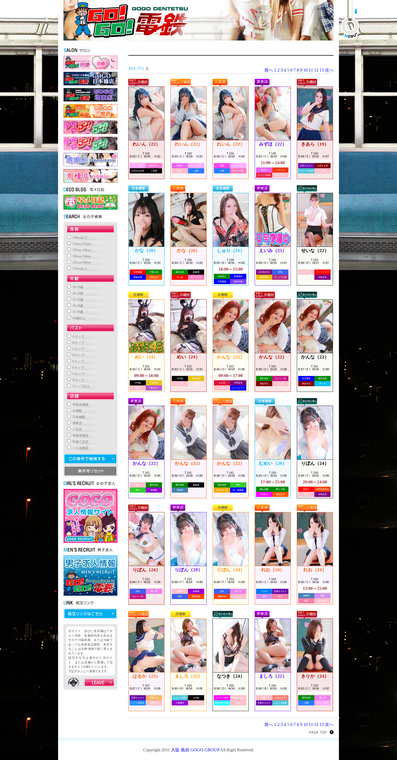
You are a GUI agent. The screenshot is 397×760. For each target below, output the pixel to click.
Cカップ (78, 349)
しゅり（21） (231, 250)
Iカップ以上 (81, 386)
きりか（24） (315, 676)
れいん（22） (146, 144)
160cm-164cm (81, 256)
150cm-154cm (81, 244)
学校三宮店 (80, 442)
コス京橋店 (80, 448)
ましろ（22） (189, 676)
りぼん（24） (315, 463)
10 (305, 70)
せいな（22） (315, 250)
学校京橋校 (80, 404)
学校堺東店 (80, 436)
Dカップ (78, 355)
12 (316, 70)
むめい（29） (273, 463)
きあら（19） (315, 144)
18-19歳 (77, 287)
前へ (268, 70)
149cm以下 (80, 238)
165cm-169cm (81, 262)
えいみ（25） (273, 250)
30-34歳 (77, 306)
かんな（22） (231, 356)
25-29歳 (77, 299)
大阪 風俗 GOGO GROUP (195, 750)
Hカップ (78, 380)
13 (321, 70)
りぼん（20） (189, 569)
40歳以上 (78, 318)
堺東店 (77, 423)
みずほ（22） (273, 144)
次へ (329, 70)
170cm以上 (80, 269)
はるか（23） (146, 676)
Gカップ (78, 374)
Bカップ (78, 343)
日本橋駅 (78, 417)
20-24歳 (77, 293)
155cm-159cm (81, 250)
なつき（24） (231, 676)
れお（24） (272, 569)
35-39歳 (77, 312)
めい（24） (146, 356)
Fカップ (78, 367)
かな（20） (146, 250)
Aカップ (78, 336)
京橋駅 (77, 411)
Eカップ (78, 361)
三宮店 (77, 429)
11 (311, 70)
